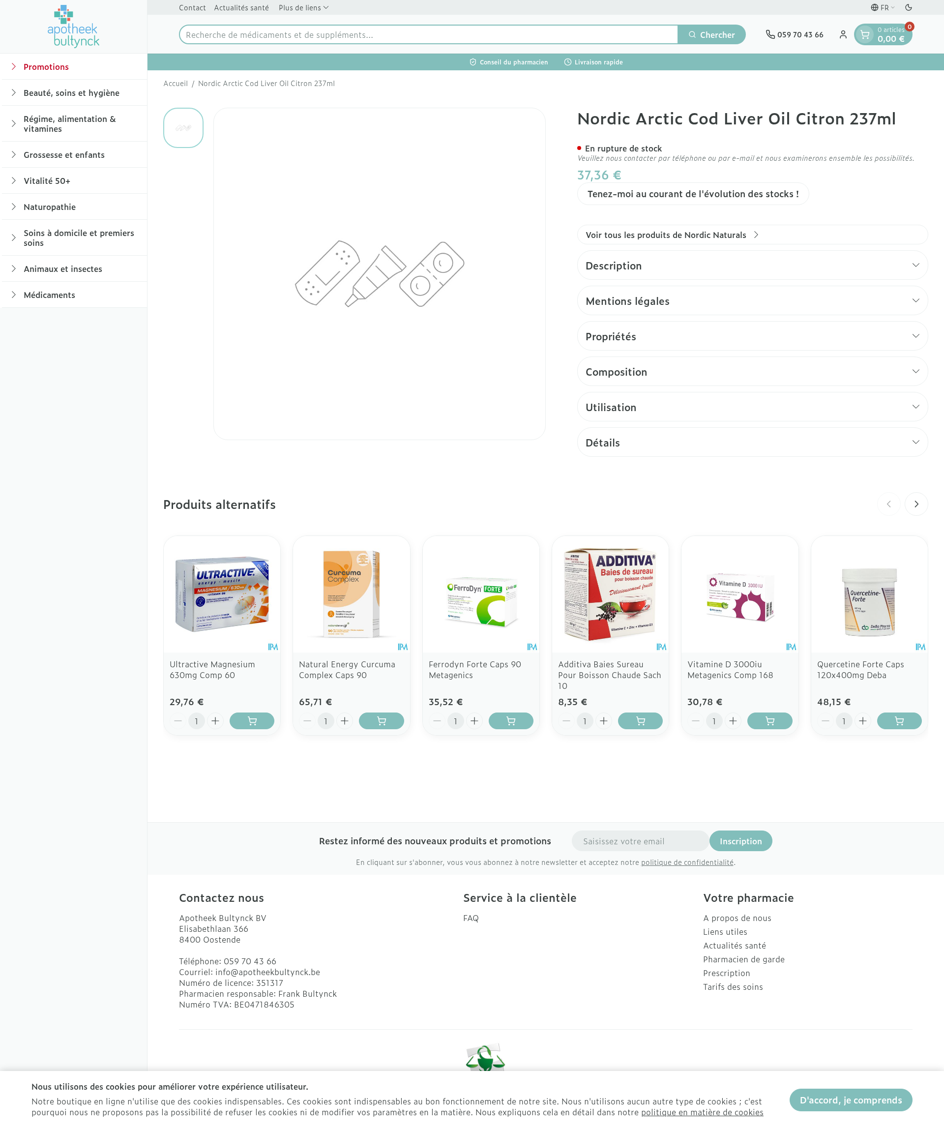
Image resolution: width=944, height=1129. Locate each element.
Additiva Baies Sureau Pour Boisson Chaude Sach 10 (609, 674)
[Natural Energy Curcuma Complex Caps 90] (351, 594)
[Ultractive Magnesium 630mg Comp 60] (222, 594)
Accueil (175, 83)
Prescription (726, 972)
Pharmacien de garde (744, 958)
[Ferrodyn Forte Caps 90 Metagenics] (481, 594)
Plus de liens (300, 7)
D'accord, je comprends (851, 1099)
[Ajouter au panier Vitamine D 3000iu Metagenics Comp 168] (769, 721)
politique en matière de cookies (702, 1112)
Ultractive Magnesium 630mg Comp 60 (212, 669)
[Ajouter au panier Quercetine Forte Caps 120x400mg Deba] (899, 721)
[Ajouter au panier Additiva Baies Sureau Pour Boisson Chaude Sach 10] (640, 721)
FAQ (471, 917)
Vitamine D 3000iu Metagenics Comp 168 (730, 669)
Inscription (741, 841)
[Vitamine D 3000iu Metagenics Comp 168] (739, 594)
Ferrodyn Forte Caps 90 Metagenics (475, 669)
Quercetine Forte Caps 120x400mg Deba (860, 669)
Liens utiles (725, 931)
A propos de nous (737, 917)
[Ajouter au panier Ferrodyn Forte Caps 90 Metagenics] (511, 721)
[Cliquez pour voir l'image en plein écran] (379, 274)
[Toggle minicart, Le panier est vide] (865, 34)
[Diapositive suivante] (916, 504)
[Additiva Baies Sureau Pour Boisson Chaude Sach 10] (610, 594)
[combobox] (428, 34)
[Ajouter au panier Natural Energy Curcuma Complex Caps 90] (381, 721)
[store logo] (74, 26)
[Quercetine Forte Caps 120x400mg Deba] (869, 594)
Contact (192, 7)
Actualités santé (241, 7)
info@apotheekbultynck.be (267, 972)
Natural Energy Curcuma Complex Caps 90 (347, 669)
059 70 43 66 (250, 961)
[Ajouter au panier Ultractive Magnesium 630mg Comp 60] (252, 721)
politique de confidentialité (687, 862)
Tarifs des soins (733, 986)
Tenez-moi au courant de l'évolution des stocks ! (693, 193)
